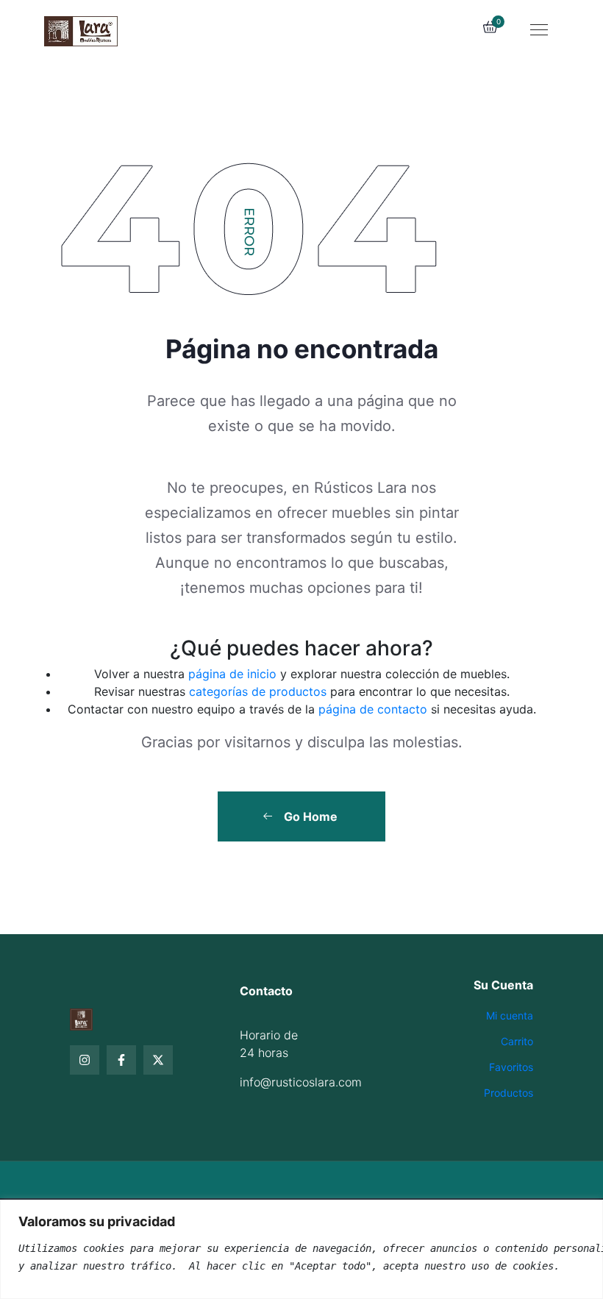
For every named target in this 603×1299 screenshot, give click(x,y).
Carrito (517, 1041)
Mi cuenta (509, 1015)
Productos (508, 1092)
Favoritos (511, 1067)
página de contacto (372, 709)
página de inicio (232, 673)
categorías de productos (258, 691)
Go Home (309, 816)
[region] (301, 1249)
